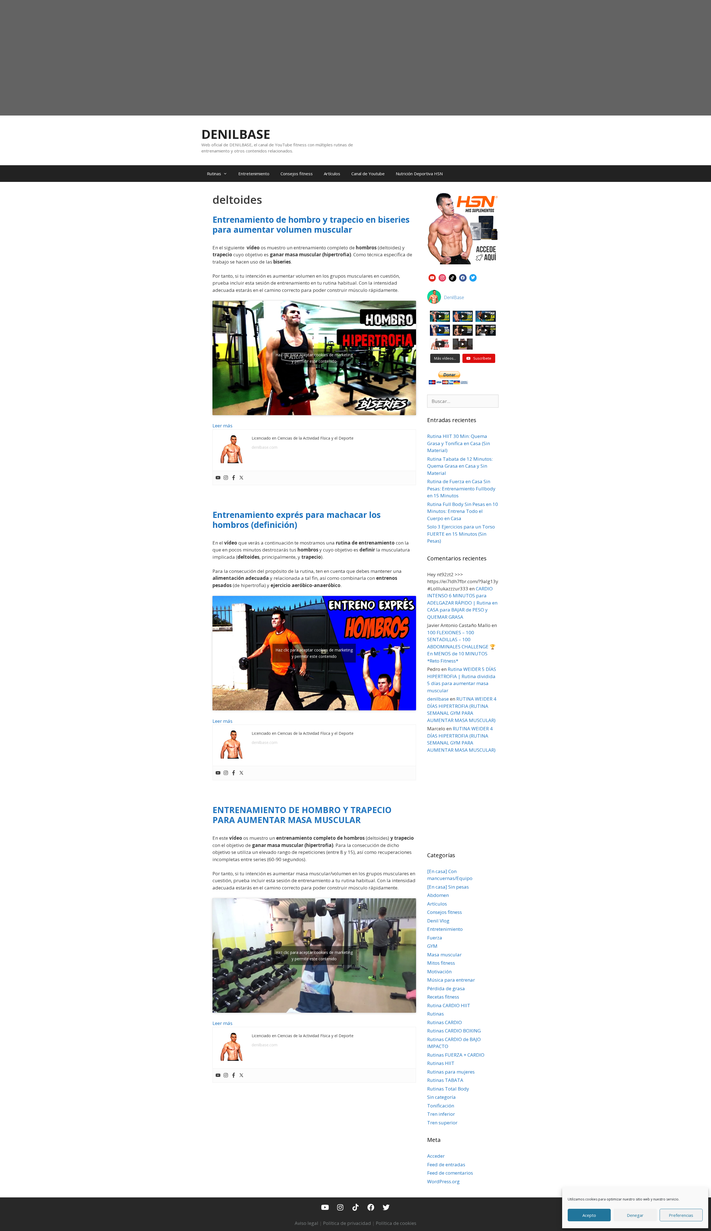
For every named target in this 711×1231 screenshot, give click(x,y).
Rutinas (214, 173)
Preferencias (681, 1215)
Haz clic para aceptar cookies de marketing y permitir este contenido (314, 358)
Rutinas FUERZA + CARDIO (455, 1055)
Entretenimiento (253, 173)
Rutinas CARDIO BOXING (454, 1030)
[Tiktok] (355, 1207)
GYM (432, 946)
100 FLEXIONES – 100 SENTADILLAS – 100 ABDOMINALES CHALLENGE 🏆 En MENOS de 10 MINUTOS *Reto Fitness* (461, 646)
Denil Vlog (438, 920)
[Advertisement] (355, 71)
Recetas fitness (443, 997)
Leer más (222, 425)
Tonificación (440, 1105)
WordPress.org (443, 1181)
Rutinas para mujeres (451, 1072)
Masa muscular (444, 954)
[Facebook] (233, 478)
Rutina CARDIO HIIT (448, 1005)
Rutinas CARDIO (444, 1022)
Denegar (635, 1215)
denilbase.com (264, 447)
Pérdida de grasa (446, 988)
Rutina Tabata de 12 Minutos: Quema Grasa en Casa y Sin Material (460, 466)
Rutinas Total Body (448, 1088)
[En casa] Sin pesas (448, 887)
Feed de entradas (446, 1164)
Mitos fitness (441, 963)
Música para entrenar (451, 980)
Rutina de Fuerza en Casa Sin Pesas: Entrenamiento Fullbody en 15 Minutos (461, 488)
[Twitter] (241, 478)
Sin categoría (441, 1097)
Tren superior (442, 1122)
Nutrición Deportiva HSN (419, 173)
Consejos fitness (297, 173)
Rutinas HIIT (440, 1063)
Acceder (436, 1156)
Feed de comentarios (450, 1173)
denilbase (438, 699)
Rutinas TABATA (445, 1080)
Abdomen (438, 895)
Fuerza (434, 937)
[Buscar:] (463, 401)
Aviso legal (306, 1223)
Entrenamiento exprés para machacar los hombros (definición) (296, 519)
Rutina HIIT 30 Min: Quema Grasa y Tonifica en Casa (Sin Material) (458, 443)
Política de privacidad (347, 1223)
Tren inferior (441, 1114)
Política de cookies (396, 1223)
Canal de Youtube (368, 173)
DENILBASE (235, 134)
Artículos (332, 173)
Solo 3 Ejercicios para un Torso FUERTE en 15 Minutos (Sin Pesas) (461, 533)
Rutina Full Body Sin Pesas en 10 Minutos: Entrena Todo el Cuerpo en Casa (462, 511)
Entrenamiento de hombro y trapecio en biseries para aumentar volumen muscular (311, 224)
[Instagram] (225, 478)
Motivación (439, 971)
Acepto (589, 1215)
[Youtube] (218, 478)
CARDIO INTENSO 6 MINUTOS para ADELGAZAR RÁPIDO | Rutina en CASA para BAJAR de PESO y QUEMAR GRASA (462, 602)
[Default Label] (432, 277)
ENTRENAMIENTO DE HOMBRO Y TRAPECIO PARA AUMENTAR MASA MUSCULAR (302, 815)
